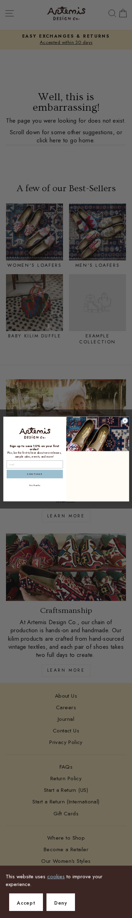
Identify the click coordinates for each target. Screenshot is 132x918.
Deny (60, 902)
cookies (56, 876)
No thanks (34, 485)
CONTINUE (34, 474)
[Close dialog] (125, 421)
